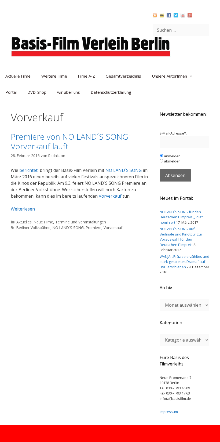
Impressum (169, 411)
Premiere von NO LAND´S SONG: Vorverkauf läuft (70, 141)
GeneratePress (138, 433)
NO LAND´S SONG (123, 170)
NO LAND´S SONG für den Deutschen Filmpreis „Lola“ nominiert (181, 217)
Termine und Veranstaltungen (80, 221)
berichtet (28, 170)
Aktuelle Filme (18, 76)
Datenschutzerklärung (111, 92)
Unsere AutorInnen (169, 76)
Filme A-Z (86, 76)
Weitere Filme (54, 76)
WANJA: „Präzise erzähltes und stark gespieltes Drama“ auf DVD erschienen (184, 261)
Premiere (93, 227)
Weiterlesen (23, 209)
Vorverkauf (110, 196)
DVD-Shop (36, 92)
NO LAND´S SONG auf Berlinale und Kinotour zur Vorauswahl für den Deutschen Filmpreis (181, 236)
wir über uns (68, 92)
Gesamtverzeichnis (123, 76)
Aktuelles (24, 221)
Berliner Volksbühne (33, 227)
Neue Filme (43, 221)
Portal (11, 92)
